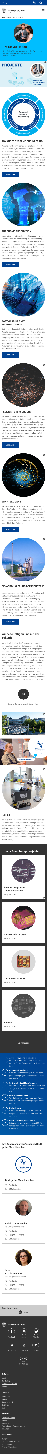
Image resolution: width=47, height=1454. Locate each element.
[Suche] (40, 2)
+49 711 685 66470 (16, 1285)
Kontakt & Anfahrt (8, 1417)
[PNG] (23, 114)
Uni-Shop (5, 1429)
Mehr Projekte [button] (23, 1043)
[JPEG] (23, 204)
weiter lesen (10, 174)
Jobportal (5, 1423)
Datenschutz (6, 1399)
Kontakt (26, 1312)
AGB (3, 1407)
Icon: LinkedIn (35, 1345)
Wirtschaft (6, 1386)
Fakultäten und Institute (11, 1441)
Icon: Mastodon (12, 1345)
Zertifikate (5, 1405)
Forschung (7, 17)
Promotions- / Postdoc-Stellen (13, 1426)
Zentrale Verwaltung (9, 1447)
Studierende (6, 1378)
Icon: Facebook (11, 1331)
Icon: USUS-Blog (23, 1358)
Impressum (6, 1396)
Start (2, 17)
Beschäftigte (6, 1381)
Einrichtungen (7, 1444)
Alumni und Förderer (9, 1383)
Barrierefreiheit (7, 1402)
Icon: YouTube (24, 1345)
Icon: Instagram (24, 1331)
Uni (3, 2)
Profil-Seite (13, 1185)
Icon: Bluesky (36, 1331)
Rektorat (5, 1439)
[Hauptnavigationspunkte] (43, 10)
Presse (4, 1420)
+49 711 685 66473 (16, 1235)
